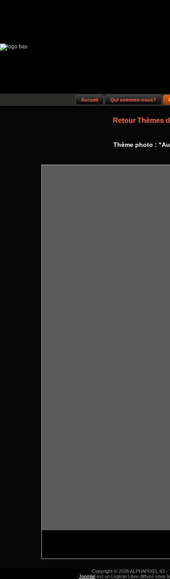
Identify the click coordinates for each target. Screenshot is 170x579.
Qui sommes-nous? (133, 99)
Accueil (89, 99)
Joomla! (87, 576)
